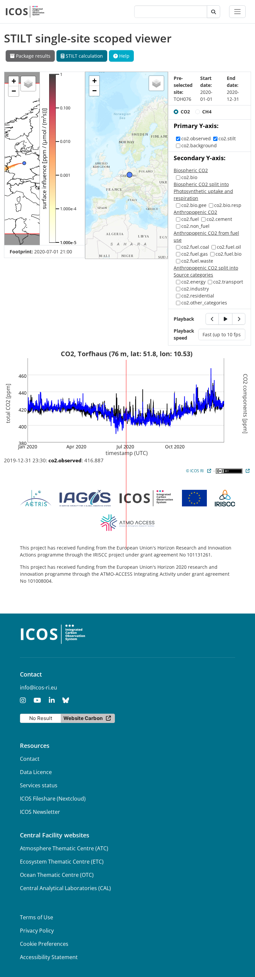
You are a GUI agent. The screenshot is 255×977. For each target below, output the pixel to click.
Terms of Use (36, 917)
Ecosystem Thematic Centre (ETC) (62, 861)
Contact (30, 758)
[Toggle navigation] (237, 11)
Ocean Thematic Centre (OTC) (57, 875)
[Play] (225, 319)
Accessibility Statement (49, 957)
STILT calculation (83, 56)
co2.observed (196, 138)
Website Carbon (83, 718)
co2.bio (189, 177)
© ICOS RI (195, 471)
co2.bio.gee (194, 205)
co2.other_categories (204, 302)
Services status (38, 785)
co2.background (199, 145)
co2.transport (228, 282)
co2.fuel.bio (228, 254)
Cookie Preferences (44, 943)
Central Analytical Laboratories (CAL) (65, 888)
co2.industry (195, 289)
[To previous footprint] (212, 319)
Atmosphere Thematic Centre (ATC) (64, 848)
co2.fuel (190, 219)
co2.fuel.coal (195, 247)
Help (123, 56)
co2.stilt (227, 138)
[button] (14, 81)
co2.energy (193, 282)
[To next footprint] (238, 319)
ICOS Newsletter (40, 811)
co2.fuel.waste (197, 261)
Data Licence (36, 772)
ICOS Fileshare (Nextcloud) (53, 798)
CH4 (207, 111)
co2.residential (197, 296)
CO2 (185, 111)
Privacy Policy (37, 930)
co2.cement (219, 219)
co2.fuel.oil (229, 247)
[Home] (25, 12)
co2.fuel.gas (194, 254)
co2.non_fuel (195, 226)
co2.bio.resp (227, 205)
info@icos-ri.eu (38, 687)
